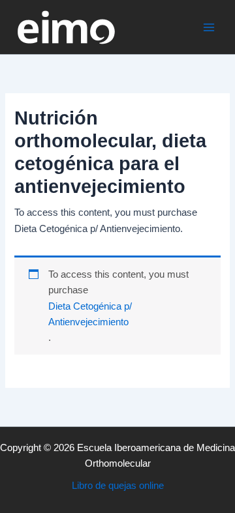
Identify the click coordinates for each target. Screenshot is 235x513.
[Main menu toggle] (209, 27)
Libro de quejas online (118, 485)
